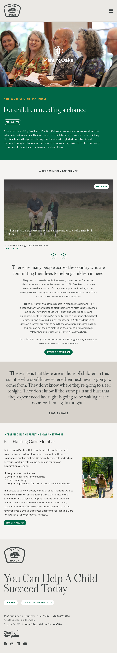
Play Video (101, 186)
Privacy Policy (29, 624)
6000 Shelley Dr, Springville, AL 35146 (27, 616)
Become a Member (15, 522)
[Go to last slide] (53, 256)
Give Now (10, 602)
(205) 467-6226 (61, 616)
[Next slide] (63, 256)
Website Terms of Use (50, 624)
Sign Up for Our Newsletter (38, 602)
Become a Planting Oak (58, 352)
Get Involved (12, 122)
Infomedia (30, 620)
